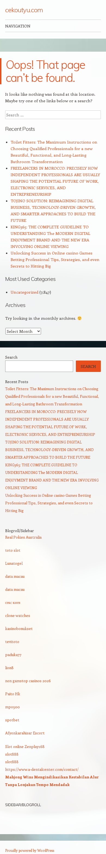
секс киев (12, 602)
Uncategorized (24, 292)
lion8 (9, 667)
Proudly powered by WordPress (29, 850)
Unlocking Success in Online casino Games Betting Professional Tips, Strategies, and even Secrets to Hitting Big (55, 259)
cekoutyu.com (24, 10)
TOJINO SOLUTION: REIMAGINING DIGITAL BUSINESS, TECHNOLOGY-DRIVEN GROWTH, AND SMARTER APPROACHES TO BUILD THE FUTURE (49, 449)
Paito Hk (12, 693)
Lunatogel (14, 563)
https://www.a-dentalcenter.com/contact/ (42, 769)
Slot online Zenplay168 (25, 746)
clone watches (17, 615)
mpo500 (12, 706)
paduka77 (13, 654)
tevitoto (12, 641)
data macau (14, 576)
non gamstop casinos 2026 (28, 680)
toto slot (12, 550)
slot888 (11, 754)
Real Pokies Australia (23, 537)
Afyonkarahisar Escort (25, 732)
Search (11, 357)
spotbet (12, 719)
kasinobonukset (19, 628)
